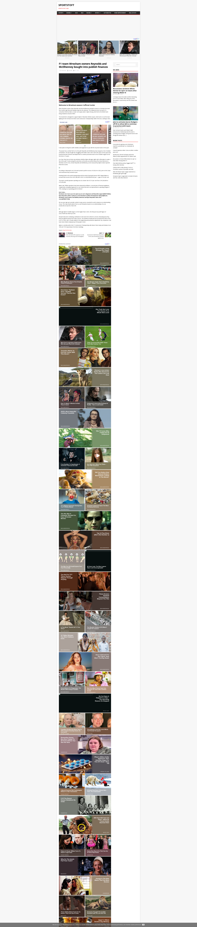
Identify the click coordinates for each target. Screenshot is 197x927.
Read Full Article (67, 230)
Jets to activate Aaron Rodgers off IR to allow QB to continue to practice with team (125, 124)
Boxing (68, 13)
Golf (76, 13)
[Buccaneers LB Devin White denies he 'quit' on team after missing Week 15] (125, 86)
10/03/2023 (63, 70)
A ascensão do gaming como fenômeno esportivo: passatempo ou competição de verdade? (123, 146)
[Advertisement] (98, 26)
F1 (75, 70)
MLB (82, 13)
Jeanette (70, 70)
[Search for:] (125, 64)
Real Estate (132, 13)
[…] (116, 102)
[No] (195, 925)
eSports (60, 13)
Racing (88, 13)
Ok (143, 924)
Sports (97, 13)
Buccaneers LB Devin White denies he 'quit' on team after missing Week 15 (125, 91)
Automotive (107, 13)
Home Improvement (120, 13)
